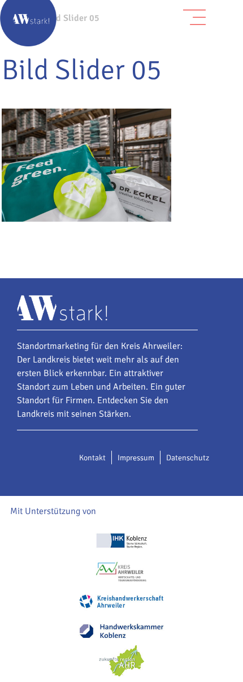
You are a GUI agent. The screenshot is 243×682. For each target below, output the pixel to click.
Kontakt (92, 458)
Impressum (136, 458)
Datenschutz (187, 458)
